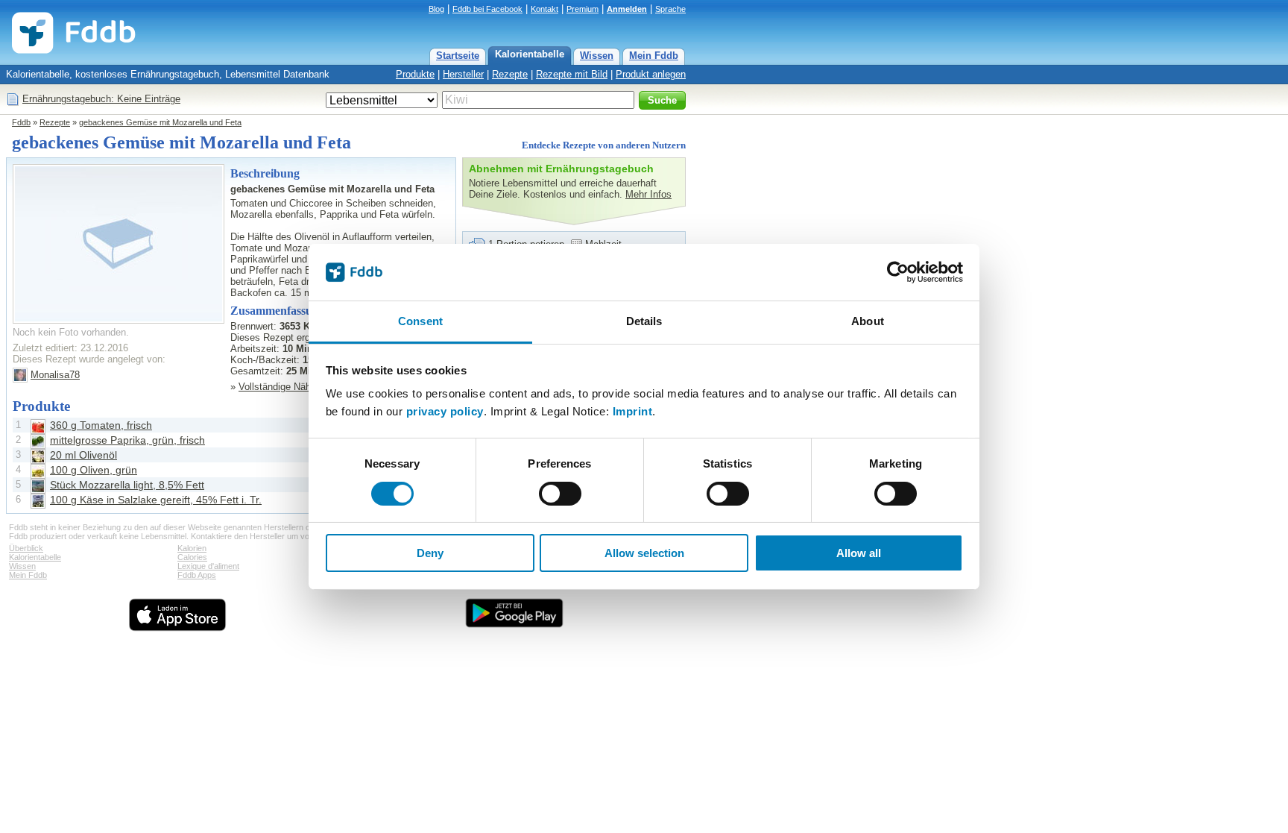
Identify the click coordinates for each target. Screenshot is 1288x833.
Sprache (670, 8)
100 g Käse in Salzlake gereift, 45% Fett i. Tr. (156, 500)
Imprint (633, 411)
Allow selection (644, 553)
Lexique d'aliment (208, 566)
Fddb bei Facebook (487, 8)
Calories (192, 557)
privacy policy (445, 411)
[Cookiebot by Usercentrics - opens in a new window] (898, 272)
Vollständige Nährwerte (288, 386)
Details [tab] (644, 321)
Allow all (858, 553)
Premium (582, 8)
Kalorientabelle (529, 54)
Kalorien (191, 548)
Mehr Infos (648, 194)
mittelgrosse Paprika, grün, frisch (127, 440)
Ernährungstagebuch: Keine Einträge (101, 98)
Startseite (457, 55)
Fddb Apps (196, 574)
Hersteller (463, 74)
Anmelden (627, 8)
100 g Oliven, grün (93, 470)
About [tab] (867, 321)
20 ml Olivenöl (83, 455)
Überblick (26, 548)
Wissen (596, 55)
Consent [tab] (420, 321)
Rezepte (510, 74)
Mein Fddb (653, 55)
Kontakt (544, 8)
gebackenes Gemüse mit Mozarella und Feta (160, 122)
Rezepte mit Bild (571, 74)
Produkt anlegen (651, 74)
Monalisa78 (55, 374)
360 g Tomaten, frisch (101, 425)
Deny (430, 553)
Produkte (415, 74)
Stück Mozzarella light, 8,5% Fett (127, 485)
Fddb (21, 122)
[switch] (560, 494)
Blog (436, 8)
